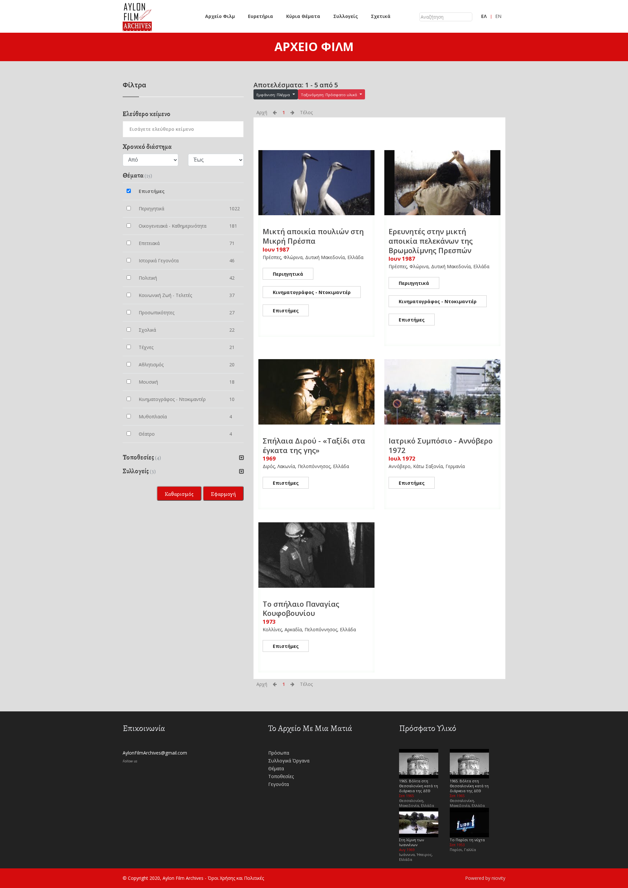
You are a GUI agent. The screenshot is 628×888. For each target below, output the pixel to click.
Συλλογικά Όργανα (288, 760)
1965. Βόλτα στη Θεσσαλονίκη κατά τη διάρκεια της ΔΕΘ (418, 785)
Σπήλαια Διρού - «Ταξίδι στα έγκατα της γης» (314, 445)
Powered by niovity (485, 878)
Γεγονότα (278, 784)
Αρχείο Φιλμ (220, 16)
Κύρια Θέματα (303, 16)
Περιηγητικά (288, 274)
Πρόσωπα (278, 753)
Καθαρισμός (179, 494)
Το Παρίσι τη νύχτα (467, 839)
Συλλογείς (345, 16)
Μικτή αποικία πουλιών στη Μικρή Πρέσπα (313, 236)
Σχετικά (381, 16)
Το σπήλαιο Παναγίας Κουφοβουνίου (301, 608)
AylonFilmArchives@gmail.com (155, 753)
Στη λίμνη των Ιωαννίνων (411, 842)
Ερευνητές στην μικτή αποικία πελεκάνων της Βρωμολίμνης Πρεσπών (431, 240)
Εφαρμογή (223, 494)
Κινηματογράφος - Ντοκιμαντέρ (312, 292)
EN (498, 16)
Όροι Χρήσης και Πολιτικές (236, 878)
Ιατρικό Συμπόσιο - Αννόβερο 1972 (441, 445)
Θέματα (276, 768)
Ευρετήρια (260, 16)
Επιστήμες (286, 310)
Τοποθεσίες (281, 776)
